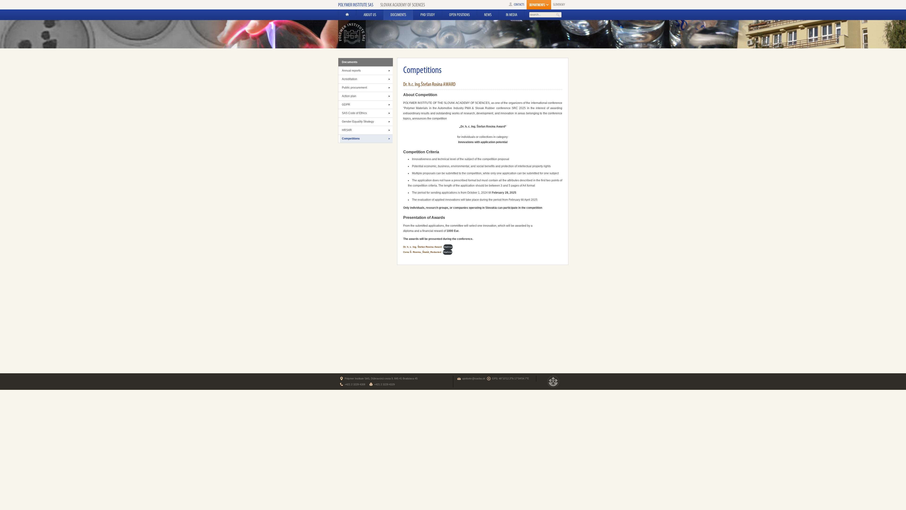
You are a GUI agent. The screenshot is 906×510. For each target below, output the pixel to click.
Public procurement (354, 87)
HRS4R (347, 130)
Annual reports (351, 70)
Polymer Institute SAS (355, 5)
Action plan (349, 96)
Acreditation (349, 79)
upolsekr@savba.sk (473, 378)
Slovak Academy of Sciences (402, 5)
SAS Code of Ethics (354, 113)
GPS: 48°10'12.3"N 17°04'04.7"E (510, 378)
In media (511, 14)
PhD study (427, 14)
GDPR (346, 104)
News (487, 14)
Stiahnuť (448, 247)
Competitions (351, 138)
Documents (398, 14)
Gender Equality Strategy (358, 121)
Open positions (459, 14)
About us (370, 14)
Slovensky (559, 5)
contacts (519, 5)
